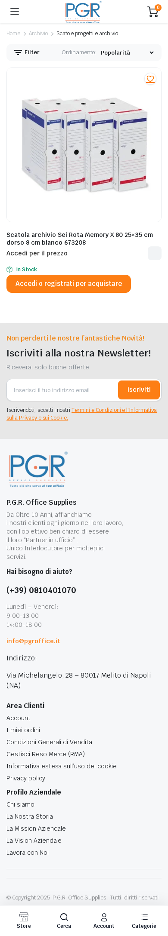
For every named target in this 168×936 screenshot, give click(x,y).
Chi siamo (20, 804)
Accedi (155, 253)
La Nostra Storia (29, 816)
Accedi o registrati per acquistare (69, 283)
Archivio (38, 33)
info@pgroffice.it (33, 641)
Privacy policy (25, 778)
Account (18, 718)
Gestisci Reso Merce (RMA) (45, 754)
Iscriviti (139, 389)
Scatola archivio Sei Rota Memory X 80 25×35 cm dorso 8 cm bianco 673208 (79, 238)
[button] (150, 78)
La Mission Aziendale (36, 828)
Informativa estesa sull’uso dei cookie (61, 766)
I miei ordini (23, 730)
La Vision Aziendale (34, 840)
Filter (31, 52)
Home (13, 33)
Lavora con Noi (27, 852)
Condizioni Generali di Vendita (49, 742)
